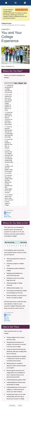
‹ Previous (12, 405)
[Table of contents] (15, 3)
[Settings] (25, 3)
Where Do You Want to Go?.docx (7, 317)
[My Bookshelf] (6, 3)
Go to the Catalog (21, 10)
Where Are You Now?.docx (7, 214)
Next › (20, 405)
